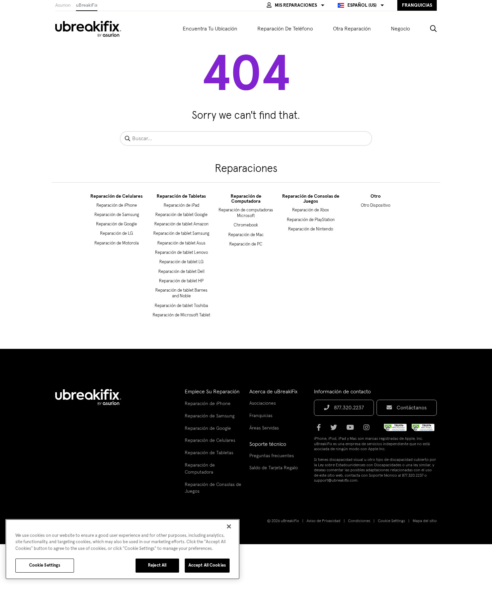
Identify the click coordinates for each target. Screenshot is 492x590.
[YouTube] (352, 430)
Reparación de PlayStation (311, 220)
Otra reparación (352, 28)
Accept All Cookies (207, 565)
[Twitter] (336, 430)
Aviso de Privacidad (323, 521)
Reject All (157, 565)
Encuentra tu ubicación (210, 28)
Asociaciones (262, 403)
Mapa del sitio (425, 521)
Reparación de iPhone (116, 205)
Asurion (63, 5)
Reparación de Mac (246, 235)
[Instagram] (368, 430)
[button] (295, 5)
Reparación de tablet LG (181, 262)
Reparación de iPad (181, 205)
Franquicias (260, 415)
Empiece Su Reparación (212, 391)
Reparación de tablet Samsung (181, 233)
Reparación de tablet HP (181, 281)
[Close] (229, 526)
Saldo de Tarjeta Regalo (273, 468)
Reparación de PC (245, 244)
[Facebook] (321, 430)
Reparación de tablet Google (181, 215)
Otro (376, 196)
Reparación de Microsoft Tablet (181, 315)
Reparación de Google (116, 224)
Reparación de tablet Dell (181, 272)
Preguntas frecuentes (271, 456)
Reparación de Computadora (246, 199)
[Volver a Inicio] (92, 29)
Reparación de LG (116, 233)
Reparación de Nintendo (310, 229)
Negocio (400, 28)
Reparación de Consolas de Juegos (310, 199)
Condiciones (359, 521)
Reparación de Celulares (116, 196)
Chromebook (246, 225)
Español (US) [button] (362, 5)
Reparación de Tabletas (181, 196)
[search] (428, 28)
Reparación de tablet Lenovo (181, 253)
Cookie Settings (391, 521)
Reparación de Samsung (116, 215)
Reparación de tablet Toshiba (181, 306)
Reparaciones (246, 169)
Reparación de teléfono (285, 28)
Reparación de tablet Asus (181, 243)
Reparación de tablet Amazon (181, 224)
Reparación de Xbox (310, 210)
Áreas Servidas (264, 428)
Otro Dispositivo (375, 205)
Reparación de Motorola (116, 243)
